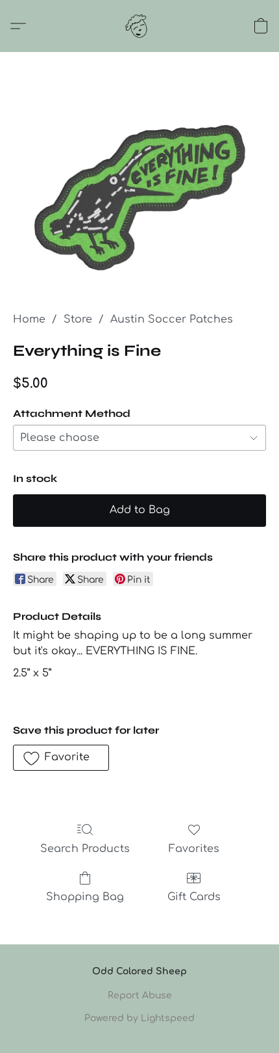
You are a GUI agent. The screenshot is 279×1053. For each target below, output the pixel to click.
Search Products (85, 849)
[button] (139, 26)
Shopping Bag (85, 897)
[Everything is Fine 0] (139, 197)
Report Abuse (140, 995)
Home (29, 319)
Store (78, 319)
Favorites (194, 849)
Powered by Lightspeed (139, 1018)
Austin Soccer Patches (171, 319)
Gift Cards (194, 897)
